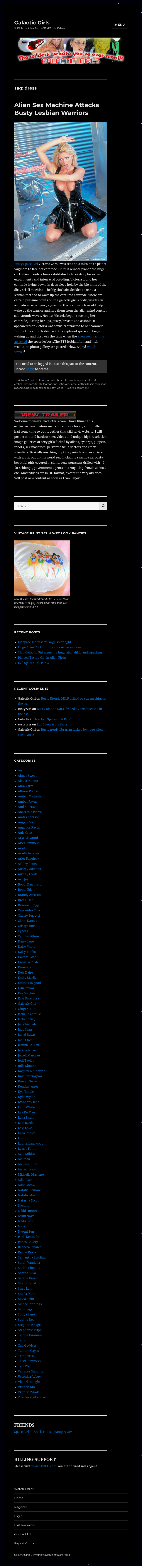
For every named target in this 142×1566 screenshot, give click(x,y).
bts (84, 380)
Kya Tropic (26, 1091)
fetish (38, 383)
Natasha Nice (27, 1200)
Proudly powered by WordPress (51, 1555)
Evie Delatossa (28, 998)
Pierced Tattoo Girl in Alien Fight (42, 657)
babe (53, 380)
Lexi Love (25, 1128)
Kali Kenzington (30, 1076)
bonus (69, 380)
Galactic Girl (27, 1003)
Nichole (23, 1205)
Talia (21, 1340)
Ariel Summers (29, 843)
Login (30, 369)
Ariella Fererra (28, 853)
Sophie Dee (26, 1319)
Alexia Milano (28, 781)
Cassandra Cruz (29, 910)
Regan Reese (27, 1252)
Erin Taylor (26, 988)
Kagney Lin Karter (31, 1071)
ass (47, 380)
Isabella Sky (26, 1019)
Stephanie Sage (29, 1325)
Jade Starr (25, 1029)
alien (41, 380)
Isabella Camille (29, 1014)
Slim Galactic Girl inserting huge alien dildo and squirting (60, 652)
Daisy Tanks (27, 952)
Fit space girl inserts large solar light (44, 642)
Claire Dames (27, 921)
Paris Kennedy (28, 1237)
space (47, 387)
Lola (21, 1138)
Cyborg (23, 931)
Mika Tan (25, 1180)
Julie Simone (27, 1066)
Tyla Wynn (26, 1366)
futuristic (58, 383)
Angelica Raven (29, 827)
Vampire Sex (63, 1432)
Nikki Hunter (27, 1211)
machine (19, 387)
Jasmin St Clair (28, 1045)
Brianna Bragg (28, 905)
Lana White (26, 1107)
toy (54, 387)
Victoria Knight (29, 1382)
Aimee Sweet (27, 775)
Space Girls (22, 1432)
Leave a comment (78, 387)
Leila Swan (26, 1117)
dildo (90, 380)
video (60, 387)
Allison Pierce (28, 791)
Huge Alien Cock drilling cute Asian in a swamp (52, 647)
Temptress (26, 1356)
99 (20, 770)
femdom (29, 383)
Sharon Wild (27, 1283)
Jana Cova (25, 1040)
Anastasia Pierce (30, 812)
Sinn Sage (25, 1309)
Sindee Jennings (30, 1304)
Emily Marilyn (28, 977)
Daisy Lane (26, 941)
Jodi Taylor (26, 1060)
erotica (18, 383)
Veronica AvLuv (29, 1376)
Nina (21, 1226)
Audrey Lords (27, 874)
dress (97, 380)
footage (47, 383)
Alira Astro (25, 786)
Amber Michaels (30, 796)
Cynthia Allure (28, 936)
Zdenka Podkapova (32, 1397)
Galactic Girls (32, 22)
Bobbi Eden (26, 889)
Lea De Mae (26, 1112)
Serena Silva (27, 1273)
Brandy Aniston (29, 895)
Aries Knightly (28, 858)
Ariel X (23, 848)
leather (81, 383)
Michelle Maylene (31, 1174)
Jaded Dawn (26, 1034)
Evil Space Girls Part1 (56, 719)
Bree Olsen (26, 900)
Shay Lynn (25, 1288)
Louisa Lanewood (30, 1143)
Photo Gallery (28, 1242)
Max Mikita (26, 1154)
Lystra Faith (27, 1148)
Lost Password (25, 1525)
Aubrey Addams (29, 869)
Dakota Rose (27, 957)
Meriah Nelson (29, 1169)
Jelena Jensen (28, 1050)
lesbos (102, 383)
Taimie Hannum (30, 1335)
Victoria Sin (26, 1387)
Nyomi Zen (26, 1231)
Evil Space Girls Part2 (33, 663)
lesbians (92, 383)
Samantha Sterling (32, 1257)
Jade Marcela (27, 1024)
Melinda (24, 1159)
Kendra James (28, 1086)
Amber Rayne (28, 801)
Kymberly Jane (28, 1102)
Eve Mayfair (26, 993)
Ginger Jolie (26, 1009)
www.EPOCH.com (43, 1466)
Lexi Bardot (26, 1123)
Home (18, 1498)
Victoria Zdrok (26, 380)
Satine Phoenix (29, 1268)
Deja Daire (25, 972)
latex (73, 383)
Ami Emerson (28, 807)
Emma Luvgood (29, 983)
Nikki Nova (26, 1216)
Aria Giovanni (28, 838)
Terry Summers (29, 1361)
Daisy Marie (26, 946)
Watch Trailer (23, 1489)
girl (67, 383)
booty (77, 380)
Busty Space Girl (26, 264)
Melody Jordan (28, 1164)
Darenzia (24, 967)
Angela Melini (28, 822)
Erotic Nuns (42, 1432)
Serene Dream (28, 1278)
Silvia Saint (26, 1299)
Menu (120, 24)
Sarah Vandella (29, 1262)
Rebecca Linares (29, 1247)
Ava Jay (23, 879)
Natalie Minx (27, 1195)
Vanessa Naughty (30, 1371)
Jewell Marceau (29, 1055)
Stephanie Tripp (30, 1330)
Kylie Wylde (26, 1097)
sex (41, 387)
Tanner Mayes (28, 1350)
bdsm (60, 380)
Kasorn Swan (27, 1081)
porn (29, 387)
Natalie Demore (29, 1190)
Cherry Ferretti (29, 915)
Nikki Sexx (26, 1221)
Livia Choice (27, 1133)
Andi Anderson (29, 817)
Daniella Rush (28, 962)
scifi (35, 387)
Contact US (22, 1534)
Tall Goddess (27, 1345)
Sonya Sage (26, 1314)
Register (20, 1507)
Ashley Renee (28, 864)
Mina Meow (26, 1185)
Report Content (26, 1543)
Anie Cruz (25, 832)
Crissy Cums (27, 926)
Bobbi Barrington (30, 884)
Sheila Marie (27, 1294)
